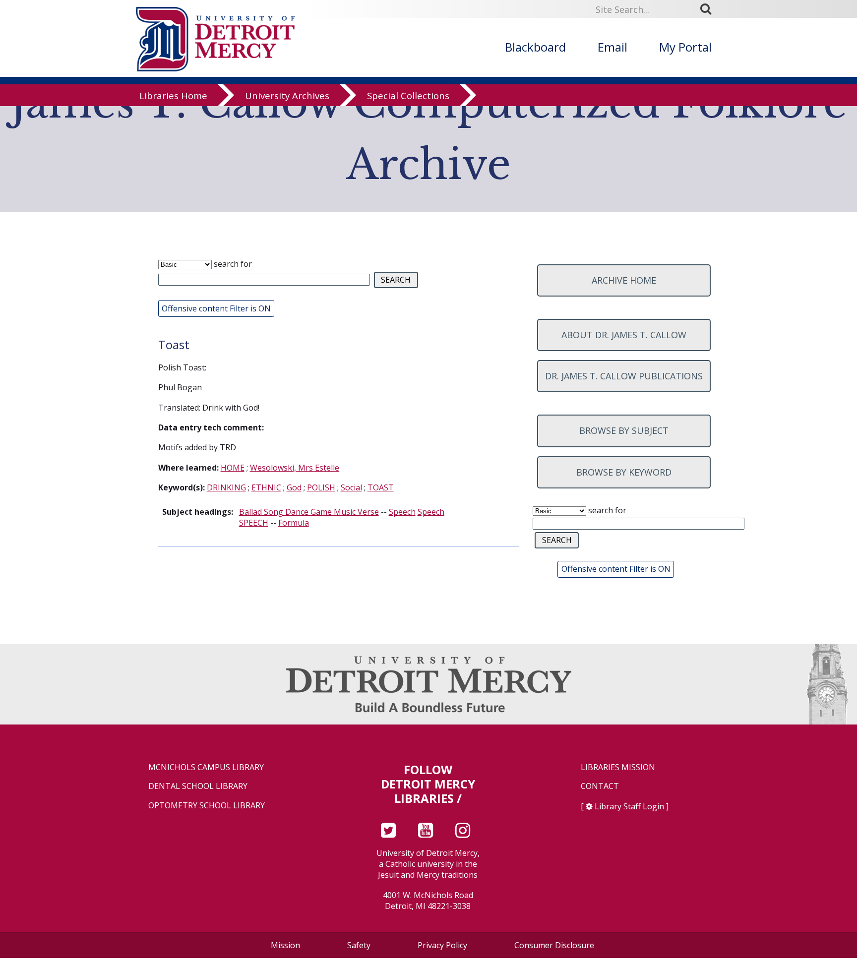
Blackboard (535, 47)
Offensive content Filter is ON (216, 308)
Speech (402, 511)
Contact (600, 786)
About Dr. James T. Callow (623, 335)
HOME (233, 467)
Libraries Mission (618, 767)
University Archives (287, 95)
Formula (293, 522)
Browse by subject (624, 430)
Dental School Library (197, 786)
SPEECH (253, 522)
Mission (285, 945)
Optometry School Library (206, 805)
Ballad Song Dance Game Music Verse (309, 511)
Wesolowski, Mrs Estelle (294, 467)
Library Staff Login (629, 806)
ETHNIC (266, 487)
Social (351, 487)
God (294, 487)
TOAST (380, 487)
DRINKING (226, 487)
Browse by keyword (624, 472)
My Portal (685, 47)
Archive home (624, 280)
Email (612, 47)
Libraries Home (173, 95)
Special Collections (408, 95)
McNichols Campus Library (206, 767)
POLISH (321, 487)
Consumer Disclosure (554, 945)
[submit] (709, 8)
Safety (358, 945)
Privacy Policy (442, 945)
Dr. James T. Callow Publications (624, 376)
